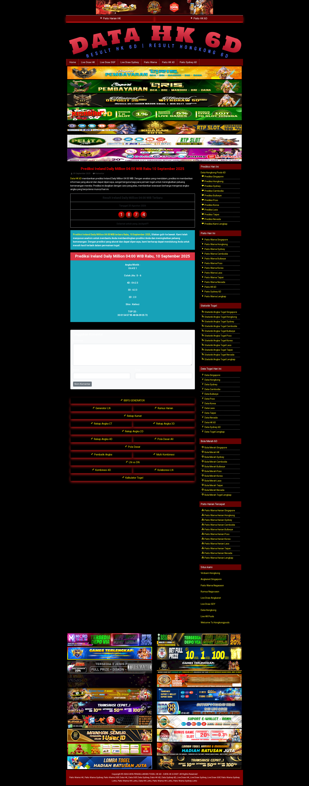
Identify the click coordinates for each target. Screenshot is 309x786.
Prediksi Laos (211, 209)
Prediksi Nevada (212, 219)
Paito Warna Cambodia (216, 254)
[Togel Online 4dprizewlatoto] (109, 735)
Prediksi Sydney (212, 186)
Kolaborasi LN (165, 470)
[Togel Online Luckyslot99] (199, 653)
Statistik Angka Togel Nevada (219, 354)
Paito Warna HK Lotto (128, 781)
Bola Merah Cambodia (215, 461)
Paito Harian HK (111, 18)
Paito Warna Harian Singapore (219, 510)
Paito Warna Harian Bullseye (218, 529)
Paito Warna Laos (213, 272)
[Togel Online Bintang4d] (109, 708)
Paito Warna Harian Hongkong (219, 515)
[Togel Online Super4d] (154, 100)
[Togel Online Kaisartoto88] (109, 749)
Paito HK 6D (200, 18)
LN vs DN (134, 462)
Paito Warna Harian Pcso (216, 534)
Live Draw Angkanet (211, 598)
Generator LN (102, 408)
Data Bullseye (211, 394)
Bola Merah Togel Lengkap (217, 495)
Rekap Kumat (134, 415)
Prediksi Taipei (211, 214)
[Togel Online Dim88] (154, 86)
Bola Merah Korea (213, 476)
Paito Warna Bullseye (215, 258)
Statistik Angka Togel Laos (217, 345)
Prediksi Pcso (211, 200)
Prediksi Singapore (214, 176)
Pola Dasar (133, 446)
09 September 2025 (81, 173)
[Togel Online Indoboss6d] (199, 640)
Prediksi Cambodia (214, 191)
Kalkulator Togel (134, 477)
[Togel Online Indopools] (199, 735)
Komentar (99, 173)
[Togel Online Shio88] (199, 749)
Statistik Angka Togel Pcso (218, 335)
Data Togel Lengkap (214, 431)
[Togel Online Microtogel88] (109, 640)
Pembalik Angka (102, 454)
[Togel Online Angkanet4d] (199, 722)
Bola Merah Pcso (213, 471)
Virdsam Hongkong (210, 573)
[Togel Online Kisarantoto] (154, 127)
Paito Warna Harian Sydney (218, 520)
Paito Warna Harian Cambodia (219, 525)
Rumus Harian (165, 408)
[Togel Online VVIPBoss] (154, 73)
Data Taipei (210, 413)
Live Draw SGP (107, 62)
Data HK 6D (76, 178)
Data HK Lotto (145, 781)
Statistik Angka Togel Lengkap (219, 359)
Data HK (123, 777)
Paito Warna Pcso (213, 263)
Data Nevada (211, 417)
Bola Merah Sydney (214, 457)
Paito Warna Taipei (214, 277)
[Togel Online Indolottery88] (199, 708)
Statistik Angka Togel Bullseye (219, 331)
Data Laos (209, 408)
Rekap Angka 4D (102, 439)
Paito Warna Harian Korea (217, 539)
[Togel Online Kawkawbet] (109, 667)
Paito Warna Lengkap (215, 296)
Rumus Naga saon (210, 591)
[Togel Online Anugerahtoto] (199, 694)
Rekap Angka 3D (165, 423)
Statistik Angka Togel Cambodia (220, 326)
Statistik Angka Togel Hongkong (220, 317)
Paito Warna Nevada (214, 282)
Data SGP (132, 777)
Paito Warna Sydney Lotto (185, 781)
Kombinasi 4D (102, 470)
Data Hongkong (212, 380)
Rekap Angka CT (102, 423)
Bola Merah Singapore (215, 447)
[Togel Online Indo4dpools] (109, 763)
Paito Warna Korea (213, 268)
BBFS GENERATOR (134, 400)
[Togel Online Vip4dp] (199, 667)
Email (138, 370)
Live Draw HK (88, 62)
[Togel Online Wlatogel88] (109, 722)
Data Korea (210, 403)
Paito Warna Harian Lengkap (218, 558)
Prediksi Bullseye (213, 195)
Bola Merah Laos (212, 480)
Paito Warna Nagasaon (212, 585)
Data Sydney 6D (212, 427)
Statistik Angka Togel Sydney (219, 321)
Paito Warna (150, 62)
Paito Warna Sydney (214, 249)
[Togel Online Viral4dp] (154, 155)
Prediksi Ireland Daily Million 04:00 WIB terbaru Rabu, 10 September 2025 (111, 234)
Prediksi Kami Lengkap (215, 224)
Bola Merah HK (211, 452)
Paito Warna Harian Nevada (218, 553)
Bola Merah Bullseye (214, 466)
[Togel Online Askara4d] (109, 694)
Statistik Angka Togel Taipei (218, 350)
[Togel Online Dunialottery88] (199, 681)
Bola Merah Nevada (214, 490)
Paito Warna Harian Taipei (217, 548)
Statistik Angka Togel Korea (218, 340)
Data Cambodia (212, 389)
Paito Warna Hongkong (216, 244)
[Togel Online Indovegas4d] (199, 763)
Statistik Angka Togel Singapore (220, 312)
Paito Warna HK (76, 777)
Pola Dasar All (165, 439)
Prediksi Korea (211, 205)
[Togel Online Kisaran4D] (154, 114)
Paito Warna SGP (111, 777)
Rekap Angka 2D (133, 431)
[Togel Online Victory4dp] (109, 653)
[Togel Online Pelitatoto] (154, 141)
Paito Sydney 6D (188, 62)
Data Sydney (210, 384)
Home (73, 62)
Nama (76, 370)
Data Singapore (212, 375)
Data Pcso (209, 399)
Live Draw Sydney (130, 62)
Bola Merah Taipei (213, 485)
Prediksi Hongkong (213, 181)
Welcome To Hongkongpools (215, 622)
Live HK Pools (207, 616)
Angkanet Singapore (211, 579)
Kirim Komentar (82, 384)
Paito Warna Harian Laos (216, 543)
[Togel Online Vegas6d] (109, 681)
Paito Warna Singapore (216, 239)
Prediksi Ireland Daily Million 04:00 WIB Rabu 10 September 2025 (132, 169)
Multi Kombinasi (165, 454)
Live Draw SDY (208, 604)
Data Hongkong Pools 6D (213, 172)
